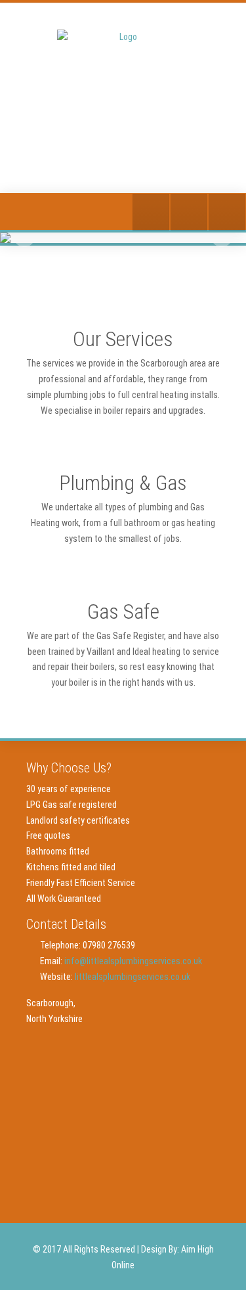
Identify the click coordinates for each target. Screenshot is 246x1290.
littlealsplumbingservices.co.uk (132, 976)
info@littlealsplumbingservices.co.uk (133, 961)
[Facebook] (189, 212)
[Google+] (227, 212)
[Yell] (151, 212)
